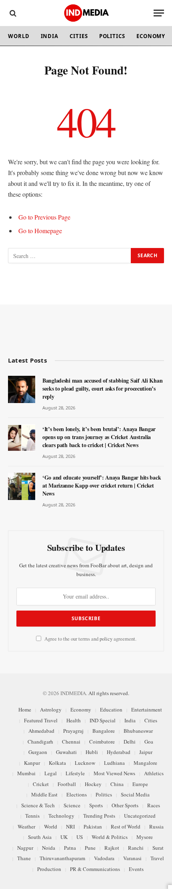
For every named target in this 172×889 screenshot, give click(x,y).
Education (111, 709)
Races (153, 805)
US (79, 837)
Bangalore (103, 730)
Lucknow (85, 762)
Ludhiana (114, 762)
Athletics (154, 773)
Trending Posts (99, 815)
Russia (156, 826)
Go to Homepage (40, 230)
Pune (90, 847)
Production (49, 869)
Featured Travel (41, 720)
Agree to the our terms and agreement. (89, 638)
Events (136, 869)
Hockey (93, 784)
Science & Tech (38, 805)
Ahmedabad (41, 730)
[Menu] (159, 13)
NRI (70, 826)
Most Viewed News (114, 773)
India (50, 36)
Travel (157, 858)
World (19, 36)
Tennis (32, 815)
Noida (48, 847)
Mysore (144, 837)
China (117, 784)
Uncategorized (140, 815)
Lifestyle (75, 773)
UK (64, 837)
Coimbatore (102, 741)
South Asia (40, 837)
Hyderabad (118, 752)
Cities (79, 36)
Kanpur (32, 762)
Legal (50, 773)
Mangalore (145, 762)
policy (106, 638)
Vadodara (104, 858)
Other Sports (125, 805)
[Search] (12, 13)
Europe (140, 784)
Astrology (51, 709)
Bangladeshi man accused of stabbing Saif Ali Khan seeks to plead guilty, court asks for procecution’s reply (102, 388)
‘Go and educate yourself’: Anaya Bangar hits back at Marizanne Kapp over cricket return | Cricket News (101, 485)
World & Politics (110, 837)
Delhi (130, 741)
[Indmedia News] (86, 13)
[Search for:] (70, 255)
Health (73, 720)
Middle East (44, 794)
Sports (96, 805)
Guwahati (66, 752)
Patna (70, 847)
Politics (112, 36)
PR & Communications (95, 869)
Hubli (92, 752)
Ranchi (136, 847)
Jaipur (145, 752)
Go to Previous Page (44, 217)
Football (67, 784)
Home (24, 709)
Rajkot (111, 847)
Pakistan (93, 826)
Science (72, 805)
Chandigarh (40, 741)
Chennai (71, 741)
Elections (76, 794)
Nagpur (25, 847)
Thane (24, 858)
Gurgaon (37, 752)
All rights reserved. (108, 693)
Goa (148, 741)
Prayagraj (73, 730)
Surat (158, 847)
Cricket (41, 784)
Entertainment (146, 709)
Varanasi (132, 858)
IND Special (103, 720)
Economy (150, 36)
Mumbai (26, 773)
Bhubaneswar (138, 730)
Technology (61, 815)
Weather (26, 826)
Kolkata (57, 762)
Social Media (135, 794)
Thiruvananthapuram (62, 858)
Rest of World (125, 826)
